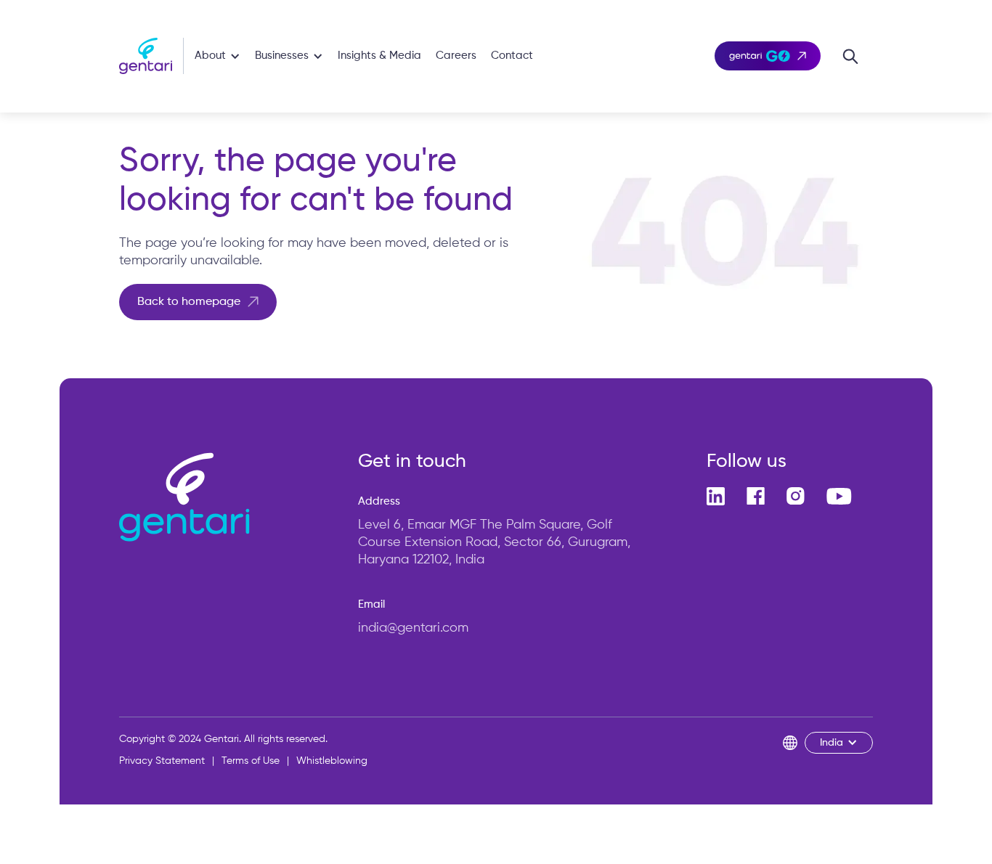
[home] (151, 56)
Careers (456, 55)
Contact (512, 55)
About (210, 55)
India (831, 743)
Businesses (282, 55)
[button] (217, 56)
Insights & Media (379, 55)
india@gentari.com (413, 628)
